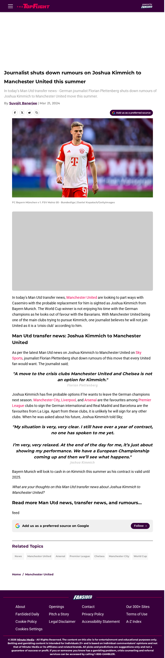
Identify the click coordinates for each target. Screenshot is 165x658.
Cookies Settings (28, 629)
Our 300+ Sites (138, 607)
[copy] (36, 112)
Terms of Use (136, 614)
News (18, 556)
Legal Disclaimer (62, 621)
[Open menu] (10, 6)
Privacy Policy (93, 614)
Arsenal (90, 400)
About (20, 607)
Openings (56, 607)
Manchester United (81, 297)
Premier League (80, 556)
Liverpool (68, 400)
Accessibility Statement (101, 621)
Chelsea (99, 556)
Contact (88, 607)
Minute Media (25, 639)
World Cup (140, 556)
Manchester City (46, 400)
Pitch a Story (59, 614)
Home (16, 574)
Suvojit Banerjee (23, 103)
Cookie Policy (26, 621)
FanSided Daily (27, 614)
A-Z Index (133, 621)
